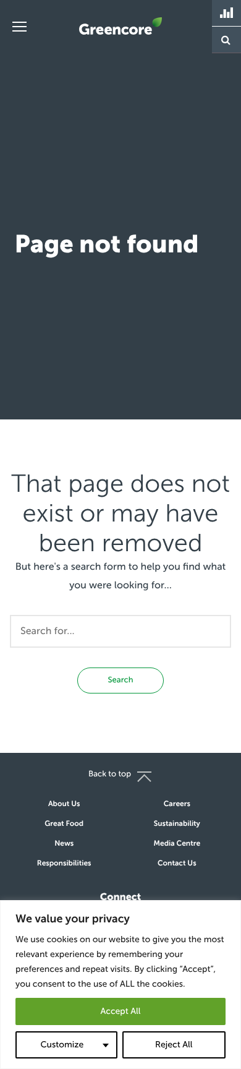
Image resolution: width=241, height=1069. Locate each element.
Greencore (120, 26)
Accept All (120, 1011)
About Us (64, 804)
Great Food (63, 824)
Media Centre (177, 843)
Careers (177, 804)
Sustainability (177, 824)
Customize (61, 1044)
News (64, 843)
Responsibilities (64, 863)
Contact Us (177, 863)
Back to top (109, 774)
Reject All (173, 1044)
